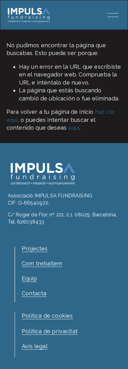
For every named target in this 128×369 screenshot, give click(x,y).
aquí (73, 127)
